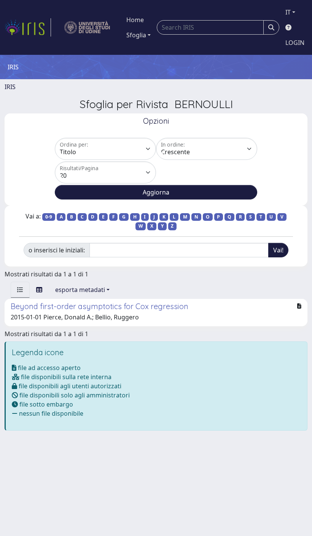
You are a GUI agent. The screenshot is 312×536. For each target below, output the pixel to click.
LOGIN (294, 42)
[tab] (20, 290)
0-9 (48, 217)
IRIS (10, 87)
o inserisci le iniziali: (57, 250)
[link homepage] (28, 27)
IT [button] (288, 12)
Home (135, 20)
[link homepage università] (87, 27)
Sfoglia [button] (136, 35)
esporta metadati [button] (80, 290)
